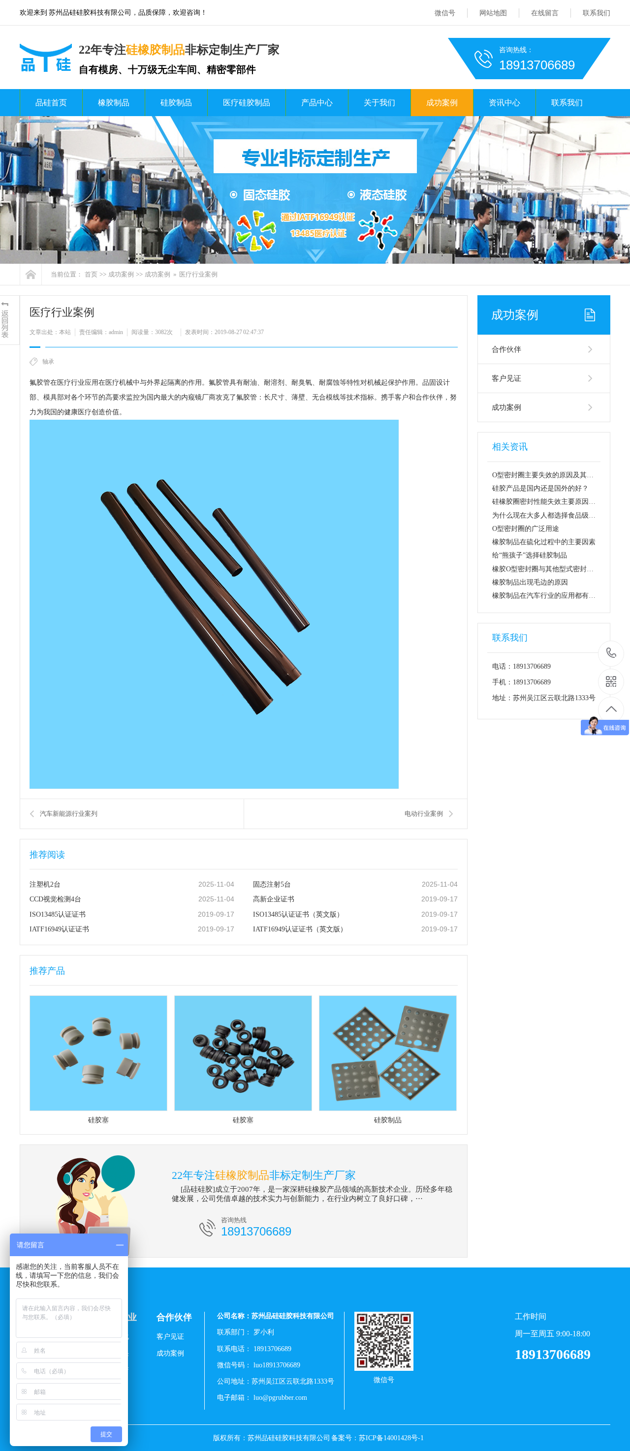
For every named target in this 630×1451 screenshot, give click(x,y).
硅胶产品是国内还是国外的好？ (540, 488)
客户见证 (506, 378)
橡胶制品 (113, 102)
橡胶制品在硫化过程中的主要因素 (544, 542)
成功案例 (442, 102)
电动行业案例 (424, 813)
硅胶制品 (176, 102)
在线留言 (545, 13)
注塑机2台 (45, 884)
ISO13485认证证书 (58, 914)
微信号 (445, 13)
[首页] (31, 274)
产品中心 (317, 102)
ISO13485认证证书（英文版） (298, 914)
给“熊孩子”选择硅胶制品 (529, 555)
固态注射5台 (272, 884)
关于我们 (379, 102)
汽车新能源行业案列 (68, 813)
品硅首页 (51, 102)
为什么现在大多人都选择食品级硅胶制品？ (557, 515)
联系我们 (596, 13)
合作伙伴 (506, 349)
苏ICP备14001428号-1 (391, 1438)
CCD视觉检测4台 (55, 899)
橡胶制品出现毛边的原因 (530, 582)
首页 (91, 274)
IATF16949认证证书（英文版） (300, 929)
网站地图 (493, 13)
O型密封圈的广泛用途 (525, 528)
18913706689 (611, 654)
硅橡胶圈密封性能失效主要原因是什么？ (554, 501)
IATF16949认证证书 (59, 929)
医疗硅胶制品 (246, 102)
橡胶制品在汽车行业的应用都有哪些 (547, 595)
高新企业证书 (273, 899)
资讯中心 (504, 102)
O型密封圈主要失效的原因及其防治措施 (553, 475)
